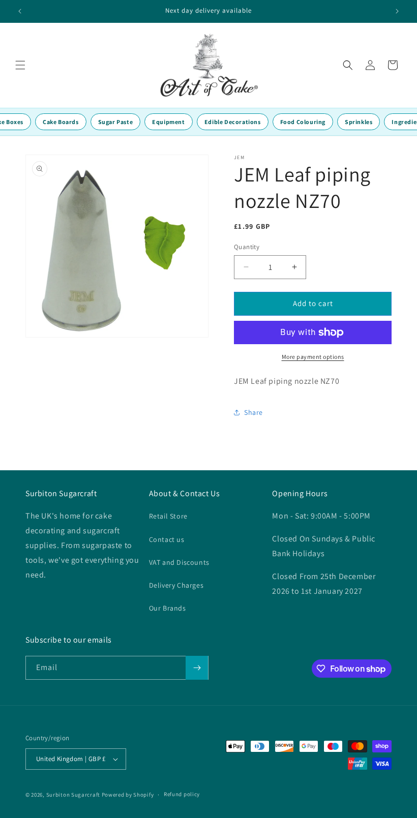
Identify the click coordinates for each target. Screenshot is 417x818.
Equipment (168, 122)
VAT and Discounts (179, 562)
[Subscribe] (197, 668)
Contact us (167, 539)
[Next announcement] (397, 11)
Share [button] (253, 412)
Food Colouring (302, 122)
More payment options (313, 356)
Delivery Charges (176, 585)
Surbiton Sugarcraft (73, 794)
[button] (20, 65)
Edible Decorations (232, 122)
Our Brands (167, 608)
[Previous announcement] (20, 11)
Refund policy (182, 794)
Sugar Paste (115, 122)
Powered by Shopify (128, 794)
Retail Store (168, 516)
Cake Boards (61, 122)
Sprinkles (358, 122)
